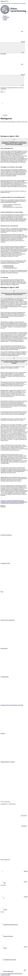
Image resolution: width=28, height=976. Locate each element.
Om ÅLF (5, 18)
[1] (18, 450)
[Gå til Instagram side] (11, 857)
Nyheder (5, 19)
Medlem (5, 16)
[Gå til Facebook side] (11, 836)
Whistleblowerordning (5, 974)
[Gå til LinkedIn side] (11, 846)
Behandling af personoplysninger (15, 973)
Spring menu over (4, 1)
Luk (2, 91)
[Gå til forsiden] (14, 13)
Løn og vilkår (6, 17)
